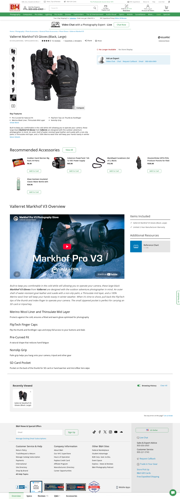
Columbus (73, 18)
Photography (19, 31)
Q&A (57, 496)
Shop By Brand (22, 471)
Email (20, 432)
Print (100, 41)
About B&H (58, 450)
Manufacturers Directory (64, 467)
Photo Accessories (32, 31)
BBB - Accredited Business (22, 487)
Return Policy (21, 450)
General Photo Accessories (49, 31)
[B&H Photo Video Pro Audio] (16, 7)
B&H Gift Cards (144, 473)
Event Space (97, 460)
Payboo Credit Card (62, 460)
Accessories (71, 496)
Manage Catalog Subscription (28, 457)
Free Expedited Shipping (148, 476)
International (21, 464)
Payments (20, 460)
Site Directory (21, 467)
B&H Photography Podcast (102, 467)
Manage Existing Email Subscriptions (31, 438)
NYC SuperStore (135, 2)
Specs (29, 496)
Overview (16, 496)
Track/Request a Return (25, 453)
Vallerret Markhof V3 (77, 31)
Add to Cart (34, 171)
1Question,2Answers (73, 41)
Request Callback (147, 458)
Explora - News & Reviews (102, 464)
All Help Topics (22, 474)
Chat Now (121, 24)
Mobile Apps (124, 487)
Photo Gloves (63, 31)
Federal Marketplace (100, 450)
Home (12, 31)
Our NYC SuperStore (62, 453)
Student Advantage (100, 453)
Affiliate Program (61, 464)
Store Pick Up (143, 469)
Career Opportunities (63, 471)
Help (153, 2)
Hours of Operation (62, 457)
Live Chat (161, 2)
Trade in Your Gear (149, 464)
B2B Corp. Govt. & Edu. (101, 457)
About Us (146, 2)
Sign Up (71, 432)
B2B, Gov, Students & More (30, 2)
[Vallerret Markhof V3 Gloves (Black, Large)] (54, 78)
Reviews (43, 496)
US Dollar (154, 430)
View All (69, 150)
